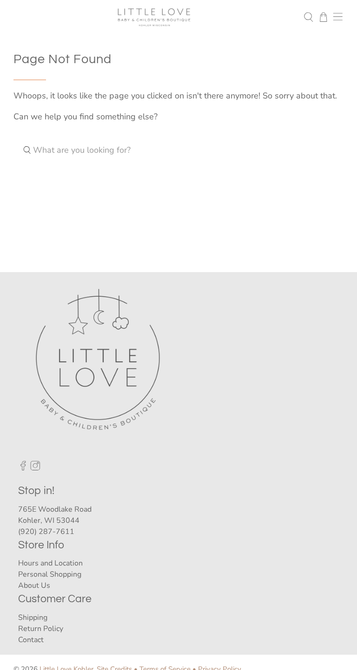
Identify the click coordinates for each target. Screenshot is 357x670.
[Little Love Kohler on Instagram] (35, 468)
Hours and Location (50, 563)
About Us (34, 585)
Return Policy (40, 629)
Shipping (32, 617)
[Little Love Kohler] (154, 17)
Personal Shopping (49, 574)
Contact (31, 640)
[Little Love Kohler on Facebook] (23, 468)
